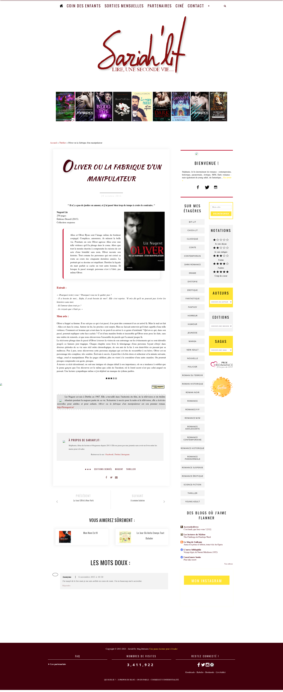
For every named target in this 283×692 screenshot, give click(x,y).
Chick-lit (192, 230)
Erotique (192, 290)
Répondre (66, 586)
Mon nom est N (90, 533)
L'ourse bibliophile (192, 549)
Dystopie (193, 281)
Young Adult (192, 501)
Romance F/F (192, 409)
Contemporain (192, 256)
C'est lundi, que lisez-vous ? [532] (197, 529)
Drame (192, 273)
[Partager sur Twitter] (111, 477)
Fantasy (192, 307)
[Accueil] (61, 6)
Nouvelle (192, 358)
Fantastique (193, 298)
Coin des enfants (84, 6)
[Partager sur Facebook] (106, 477)
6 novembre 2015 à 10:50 (91, 577)
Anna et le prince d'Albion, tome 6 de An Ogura (203, 544)
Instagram (125, 454)
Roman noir (192, 392)
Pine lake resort (190, 559)
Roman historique (192, 383)
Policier (192, 366)
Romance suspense (192, 467)
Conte (192, 247)
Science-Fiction (192, 484)
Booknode (209, 672)
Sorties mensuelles (124, 6)
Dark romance (192, 264)
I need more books (192, 557)
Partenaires (160, 6)
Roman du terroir (192, 375)
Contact (196, 6)
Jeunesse (192, 332)
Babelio (200, 672)
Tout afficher (228, 564)
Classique (192, 238)
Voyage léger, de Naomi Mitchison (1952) (201, 552)
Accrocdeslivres (191, 526)
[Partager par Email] (116, 477)
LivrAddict (221, 672)
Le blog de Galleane (193, 541)
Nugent (119, 469)
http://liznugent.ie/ (65, 407)
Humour (192, 324)
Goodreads (190, 672)
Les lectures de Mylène (194, 534)
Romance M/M (192, 418)
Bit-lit (192, 222)
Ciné (180, 6)
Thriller (62, 142)
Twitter (117, 454)
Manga (192, 341)
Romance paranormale (192, 457)
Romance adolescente (192, 427)
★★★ (88, 469)
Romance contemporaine (192, 438)
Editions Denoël (103, 469)
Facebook (109, 454)
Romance (192, 401)
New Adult (193, 349)
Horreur (193, 315)
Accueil (53, 142)
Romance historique (192, 448)
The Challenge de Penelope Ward (197, 537)
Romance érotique (192, 476)
